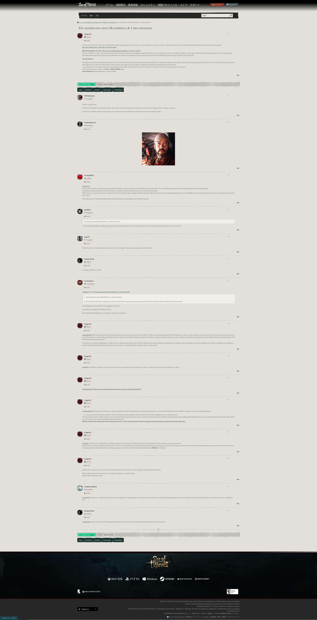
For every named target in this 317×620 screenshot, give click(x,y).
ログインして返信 (86, 84)
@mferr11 (85, 443)
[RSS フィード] (78, 22)
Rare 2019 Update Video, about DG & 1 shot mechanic (99, 47)
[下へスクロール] (12, 618)
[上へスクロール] (6, 618)
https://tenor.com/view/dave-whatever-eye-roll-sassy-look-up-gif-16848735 (117, 389)
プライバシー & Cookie (201, 617)
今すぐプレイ (217, 4)
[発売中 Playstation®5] (132, 579)
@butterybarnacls (88, 389)
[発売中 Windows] (149, 579)
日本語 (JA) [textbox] (85, 609)
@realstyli (85, 292)
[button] (87, 609)
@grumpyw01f (86, 335)
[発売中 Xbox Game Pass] (184, 579)
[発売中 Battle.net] (202, 579)
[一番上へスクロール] (4, 618)
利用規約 (189, 617)
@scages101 (86, 186)
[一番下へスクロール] (14, 618)
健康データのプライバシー (231, 617)
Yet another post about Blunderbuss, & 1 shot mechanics (112, 292)
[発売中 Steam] (167, 579)
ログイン (233, 4)
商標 (219, 617)
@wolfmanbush (87, 411)
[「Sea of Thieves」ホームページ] (88, 4)
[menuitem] (109, 4)
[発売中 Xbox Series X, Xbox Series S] (115, 579)
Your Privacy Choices (177, 617)
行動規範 (213, 617)
